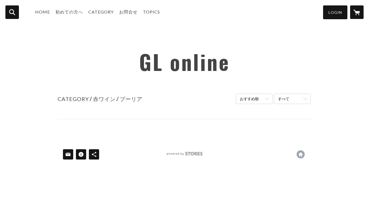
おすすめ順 (249, 98)
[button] (335, 12)
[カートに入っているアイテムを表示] (357, 12)
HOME (42, 11)
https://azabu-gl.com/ (301, 154)
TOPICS (151, 11)
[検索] (12, 12)
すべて (283, 98)
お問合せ (128, 11)
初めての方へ (69, 11)
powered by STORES (184, 155)
